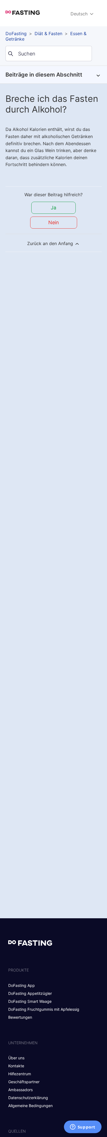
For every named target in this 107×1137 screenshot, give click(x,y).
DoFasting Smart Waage (30, 1001)
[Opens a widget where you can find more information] (83, 1127)
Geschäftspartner (24, 1081)
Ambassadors (20, 1089)
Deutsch (80, 13)
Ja (53, 207)
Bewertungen (20, 1017)
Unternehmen (23, 1042)
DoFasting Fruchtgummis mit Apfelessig (43, 1009)
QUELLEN (17, 1131)
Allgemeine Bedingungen (30, 1105)
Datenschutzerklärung (28, 1097)
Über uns (16, 1057)
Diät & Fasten (48, 33)
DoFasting (16, 33)
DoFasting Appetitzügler (30, 993)
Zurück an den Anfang (50, 243)
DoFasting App (21, 985)
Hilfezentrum (19, 1073)
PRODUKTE (18, 970)
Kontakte (16, 1065)
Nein (53, 222)
